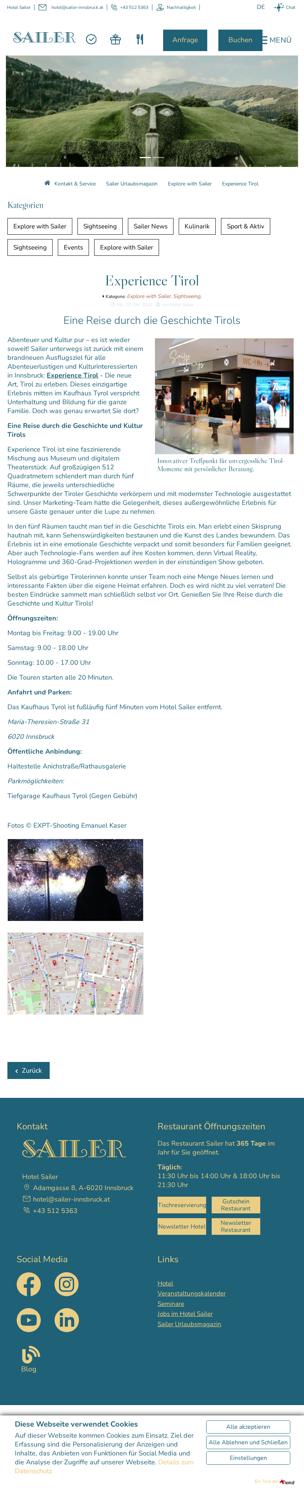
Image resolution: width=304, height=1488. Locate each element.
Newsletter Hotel (182, 1227)
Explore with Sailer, (150, 296)
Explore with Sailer (39, 226)
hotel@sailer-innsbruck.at (77, 7)
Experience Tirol (72, 375)
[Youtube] (29, 1320)
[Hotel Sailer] (44, 36)
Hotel (165, 1283)
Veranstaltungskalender (192, 1293)
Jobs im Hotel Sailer (185, 1314)
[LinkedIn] (66, 1320)
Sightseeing (100, 226)
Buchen (240, 40)
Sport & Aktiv (245, 226)
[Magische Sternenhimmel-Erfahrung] (76, 881)
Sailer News (151, 226)
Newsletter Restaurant (236, 1226)
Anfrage (185, 40)
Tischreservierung (182, 1205)
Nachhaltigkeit (181, 7)
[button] (18, 109)
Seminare (171, 1304)
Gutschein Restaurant (236, 1204)
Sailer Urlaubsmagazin (189, 1324)
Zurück (32, 1070)
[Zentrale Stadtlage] (76, 975)
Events (73, 247)
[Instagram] (66, 1294)
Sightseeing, (187, 296)
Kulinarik (197, 226)
